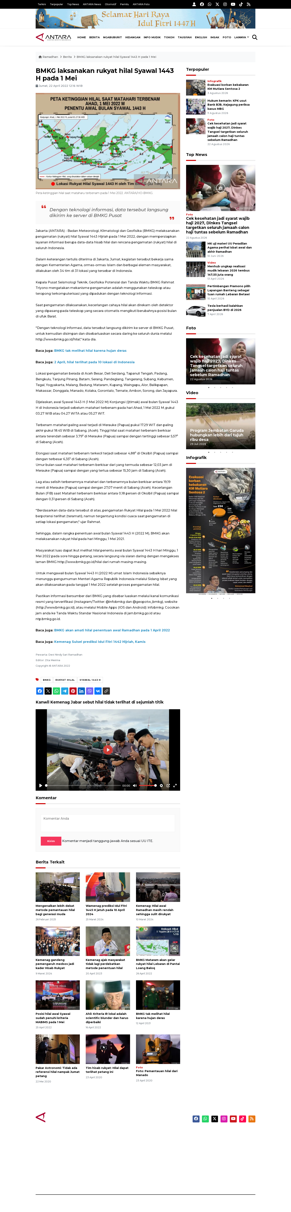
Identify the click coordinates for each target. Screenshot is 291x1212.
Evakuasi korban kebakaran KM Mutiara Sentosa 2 (217, 583)
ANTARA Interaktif (162, 1146)
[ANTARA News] (53, 37)
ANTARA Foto (141, 4)
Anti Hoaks (156, 1139)
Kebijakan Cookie (218, 1160)
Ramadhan (50, 57)
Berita (94, 37)
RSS (208, 1180)
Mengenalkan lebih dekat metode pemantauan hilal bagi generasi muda (55, 910)
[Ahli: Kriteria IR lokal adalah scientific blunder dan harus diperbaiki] (108, 995)
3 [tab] (221, 387)
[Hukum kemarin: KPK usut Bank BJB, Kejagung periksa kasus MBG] (195, 106)
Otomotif (110, 4)
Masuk (210, 1139)
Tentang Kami (215, 1167)
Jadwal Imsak (102, 1180)
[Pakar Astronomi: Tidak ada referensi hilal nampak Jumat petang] (58, 1049)
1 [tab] (209, 387)
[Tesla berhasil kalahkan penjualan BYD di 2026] (195, 312)
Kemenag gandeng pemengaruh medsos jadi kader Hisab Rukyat (55, 964)
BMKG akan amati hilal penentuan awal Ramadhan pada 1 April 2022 (112, 630)
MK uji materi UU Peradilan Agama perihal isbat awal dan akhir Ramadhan (229, 248)
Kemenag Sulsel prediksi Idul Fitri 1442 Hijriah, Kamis (100, 642)
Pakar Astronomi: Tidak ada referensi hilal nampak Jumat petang (58, 1072)
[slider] (83, 785)
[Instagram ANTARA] (225, 4)
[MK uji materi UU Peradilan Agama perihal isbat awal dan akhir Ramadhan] (195, 249)
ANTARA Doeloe (160, 1160)
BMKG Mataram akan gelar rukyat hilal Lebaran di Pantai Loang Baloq (158, 964)
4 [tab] (227, 387)
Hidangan (132, 37)
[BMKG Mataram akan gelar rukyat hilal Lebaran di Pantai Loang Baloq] (158, 941)
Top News (73, 4)
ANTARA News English (222, 1132)
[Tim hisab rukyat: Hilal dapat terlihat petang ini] (108, 1049)
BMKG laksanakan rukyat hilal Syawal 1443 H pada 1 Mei (116, 57)
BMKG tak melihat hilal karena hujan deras (90, 351)
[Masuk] (194, 4)
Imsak (214, 37)
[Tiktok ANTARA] (241, 4)
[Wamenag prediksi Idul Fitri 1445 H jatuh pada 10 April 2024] (108, 887)
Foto (227, 37)
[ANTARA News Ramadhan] (57, 1117)
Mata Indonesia (160, 1153)
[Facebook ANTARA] (202, 4)
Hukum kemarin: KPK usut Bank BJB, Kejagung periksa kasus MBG (228, 105)
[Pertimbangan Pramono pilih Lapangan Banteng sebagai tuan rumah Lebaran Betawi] (195, 292)
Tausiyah (185, 37)
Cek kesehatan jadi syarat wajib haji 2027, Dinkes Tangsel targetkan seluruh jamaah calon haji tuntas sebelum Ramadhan (227, 132)
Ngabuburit (112, 37)
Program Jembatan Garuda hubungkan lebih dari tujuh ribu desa (217, 435)
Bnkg (47, 680)
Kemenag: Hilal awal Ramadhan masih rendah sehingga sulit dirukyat (154, 910)
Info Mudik (152, 37)
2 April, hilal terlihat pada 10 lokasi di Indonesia (94, 362)
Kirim (51, 841)
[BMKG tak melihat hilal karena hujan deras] (158, 995)
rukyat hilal (65, 680)
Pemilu (124, 4)
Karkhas (154, 1132)
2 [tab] (215, 387)
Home (81, 37)
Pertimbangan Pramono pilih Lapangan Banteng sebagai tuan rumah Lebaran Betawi (228, 290)
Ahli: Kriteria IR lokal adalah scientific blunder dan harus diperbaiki (107, 1018)
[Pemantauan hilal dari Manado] (158, 1049)
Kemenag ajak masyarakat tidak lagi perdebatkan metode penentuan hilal (105, 964)
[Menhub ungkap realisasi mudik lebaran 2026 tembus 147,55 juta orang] (195, 269)
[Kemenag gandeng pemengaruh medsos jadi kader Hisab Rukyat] (58, 941)
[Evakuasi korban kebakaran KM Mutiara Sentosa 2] (195, 87)
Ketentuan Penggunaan (223, 1146)
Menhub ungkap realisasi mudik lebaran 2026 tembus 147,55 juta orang (228, 270)
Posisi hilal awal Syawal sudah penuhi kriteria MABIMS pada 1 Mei (53, 1018)
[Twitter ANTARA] (217, 4)
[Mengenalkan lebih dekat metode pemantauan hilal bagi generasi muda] (58, 887)
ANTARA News (92, 4)
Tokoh (169, 37)
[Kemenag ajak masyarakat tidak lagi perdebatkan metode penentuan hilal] (108, 941)
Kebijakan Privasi (217, 1153)
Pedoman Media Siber (221, 1174)
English (201, 37)
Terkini (42, 4)
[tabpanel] (220, 361)
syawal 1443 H (90, 680)
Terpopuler (56, 4)
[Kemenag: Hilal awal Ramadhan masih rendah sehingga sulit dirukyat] (158, 887)
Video (211, 262)
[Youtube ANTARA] (233, 4)
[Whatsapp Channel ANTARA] (209, 4)
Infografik (214, 81)
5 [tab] (233, 387)
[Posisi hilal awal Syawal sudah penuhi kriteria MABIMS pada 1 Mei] (58, 995)
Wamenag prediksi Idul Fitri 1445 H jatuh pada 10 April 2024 (106, 910)
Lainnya (240, 37)
